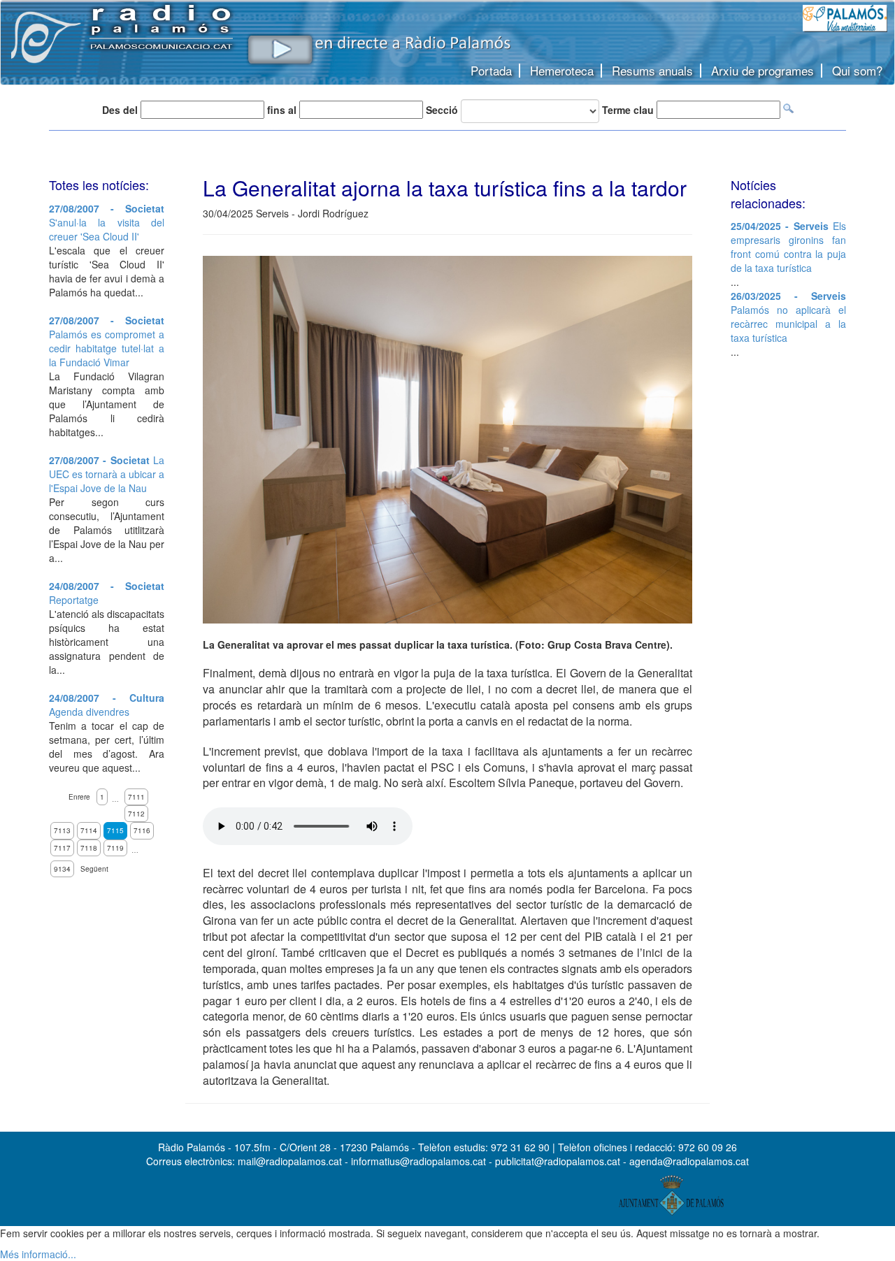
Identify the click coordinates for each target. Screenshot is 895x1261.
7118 (88, 848)
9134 (62, 869)
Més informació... (38, 1254)
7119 (115, 848)
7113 (62, 830)
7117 (62, 848)
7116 (142, 830)
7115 (115, 830)
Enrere (79, 797)
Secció (442, 110)
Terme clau (628, 110)
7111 (136, 797)
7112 (136, 814)
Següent (94, 869)
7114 (88, 830)
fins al (281, 110)
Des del (120, 110)
